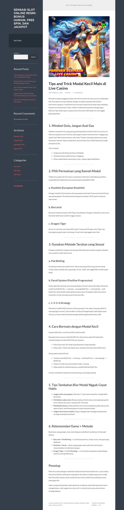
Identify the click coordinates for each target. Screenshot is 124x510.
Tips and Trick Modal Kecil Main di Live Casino (77, 85)
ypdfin (68, 92)
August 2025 (18, 148)
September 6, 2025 (56, 92)
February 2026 (18, 136)
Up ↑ (100, 505)
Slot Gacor (17, 170)
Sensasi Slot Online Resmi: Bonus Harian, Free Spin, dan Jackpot (25, 18)
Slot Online (18, 41)
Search (16, 53)
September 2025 (19, 144)
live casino (17, 166)
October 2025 (18, 140)
